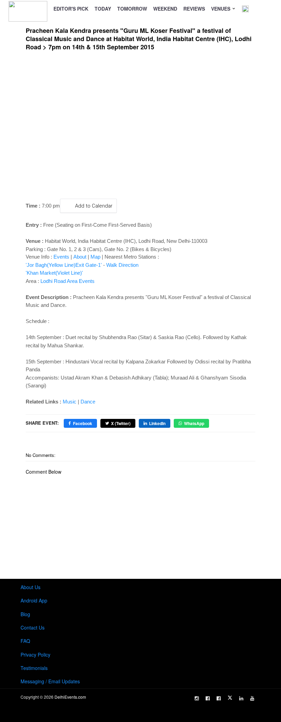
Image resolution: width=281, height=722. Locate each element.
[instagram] (197, 698)
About (79, 257)
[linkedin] (241, 698)
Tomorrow (132, 8)
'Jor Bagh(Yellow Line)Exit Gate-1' (64, 265)
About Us (30, 587)
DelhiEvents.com (70, 697)
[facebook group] (219, 698)
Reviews (194, 8)
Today (103, 8)
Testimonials (34, 667)
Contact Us (33, 627)
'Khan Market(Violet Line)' (54, 273)
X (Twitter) (121, 423)
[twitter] (230, 697)
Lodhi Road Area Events (67, 281)
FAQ (25, 640)
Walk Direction (122, 265)
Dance (88, 401)
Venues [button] (221, 8)
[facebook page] (208, 698)
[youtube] (252, 698)
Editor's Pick (70, 8)
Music (69, 401)
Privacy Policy (35, 654)
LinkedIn (157, 423)
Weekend (165, 8)
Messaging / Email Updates (50, 681)
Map (95, 257)
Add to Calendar (93, 206)
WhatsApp (194, 423)
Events (61, 257)
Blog (25, 614)
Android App (34, 600)
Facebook (82, 423)
